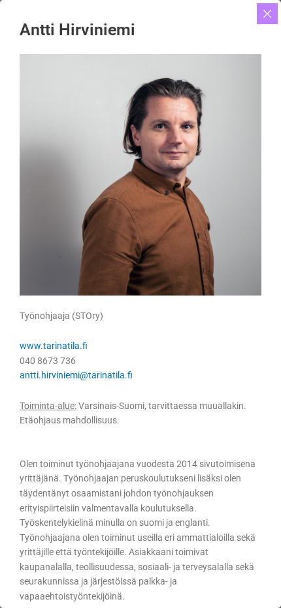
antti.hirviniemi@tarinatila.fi (76, 375)
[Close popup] (267, 13)
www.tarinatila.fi (54, 346)
